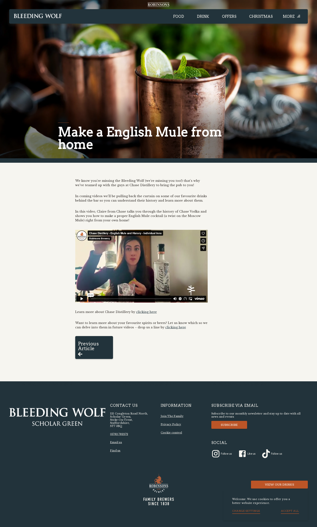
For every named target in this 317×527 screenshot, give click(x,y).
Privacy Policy (171, 424)
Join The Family (172, 416)
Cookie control (171, 432)
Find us (115, 450)
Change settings (246, 510)
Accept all (290, 510)
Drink (203, 16)
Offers (229, 16)
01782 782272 (119, 434)
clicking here (146, 312)
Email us (116, 442)
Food (178, 16)
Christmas (261, 16)
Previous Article (88, 346)
